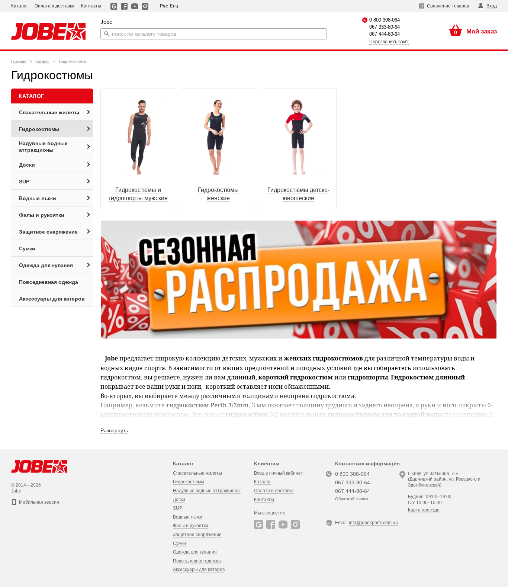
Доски (179, 499)
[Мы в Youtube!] (134, 6)
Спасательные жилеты (197, 473)
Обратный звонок (351, 499)
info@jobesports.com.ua (373, 522)
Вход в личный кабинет (278, 473)
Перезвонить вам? (389, 41)
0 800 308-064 (384, 20)
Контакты (91, 6)
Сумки (179, 543)
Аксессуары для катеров (199, 569)
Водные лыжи (187, 517)
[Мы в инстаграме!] (145, 6)
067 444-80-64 (384, 34)
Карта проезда (424, 510)
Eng (174, 6)
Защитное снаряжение (197, 534)
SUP (177, 508)
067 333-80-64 (384, 27)
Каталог (19, 6)
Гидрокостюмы (188, 481)
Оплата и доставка (54, 6)
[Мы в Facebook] (124, 6)
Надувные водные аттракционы (207, 490)
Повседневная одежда (197, 561)
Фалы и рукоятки (190, 525)
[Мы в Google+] (114, 6)
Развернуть (114, 430)
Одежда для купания (195, 552)
